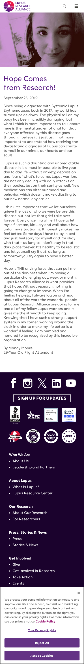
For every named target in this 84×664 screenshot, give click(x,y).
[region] (42, 625)
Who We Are (19, 454)
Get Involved (20, 558)
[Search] (64, 6)
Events (18, 583)
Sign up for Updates (42, 398)
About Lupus (20, 480)
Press (17, 538)
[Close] (79, 593)
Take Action (23, 577)
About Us (21, 461)
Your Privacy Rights (42, 630)
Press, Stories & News (28, 532)
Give (16, 564)
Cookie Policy (45, 621)
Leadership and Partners (34, 467)
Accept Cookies (42, 656)
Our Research (21, 506)
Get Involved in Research (34, 570)
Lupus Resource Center (32, 493)
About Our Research (30, 512)
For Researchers (26, 519)
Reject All (42, 643)
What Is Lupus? (26, 486)
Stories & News (25, 545)
